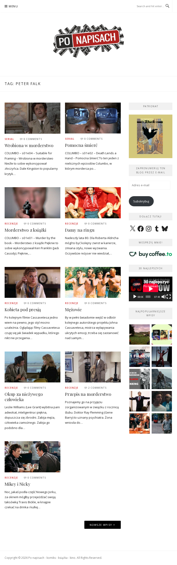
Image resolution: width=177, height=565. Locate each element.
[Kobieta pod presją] (32, 282)
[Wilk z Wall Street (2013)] (139, 401)
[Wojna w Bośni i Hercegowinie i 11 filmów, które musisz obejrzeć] (139, 356)
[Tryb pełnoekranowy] (168, 296)
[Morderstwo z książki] (32, 202)
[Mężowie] (93, 282)
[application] (150, 289)
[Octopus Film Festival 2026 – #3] (162, 334)
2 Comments (97, 387)
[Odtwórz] (135, 296)
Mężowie (73, 309)
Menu (13, 6)
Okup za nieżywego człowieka (24, 396)
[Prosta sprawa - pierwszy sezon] (162, 423)
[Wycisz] (163, 296)
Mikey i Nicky (17, 484)
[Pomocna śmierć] (93, 118)
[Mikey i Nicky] (32, 456)
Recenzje (11, 223)
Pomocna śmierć (81, 145)
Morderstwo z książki (25, 230)
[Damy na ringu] (93, 202)
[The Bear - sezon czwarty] (162, 401)
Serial (9, 139)
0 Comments (33, 139)
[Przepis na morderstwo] (93, 366)
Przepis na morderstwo (88, 394)
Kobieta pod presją (23, 309)
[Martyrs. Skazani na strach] (162, 356)
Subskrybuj (141, 201)
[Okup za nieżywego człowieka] (32, 366)
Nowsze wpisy (101, 525)
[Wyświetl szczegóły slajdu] (150, 136)
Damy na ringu (79, 230)
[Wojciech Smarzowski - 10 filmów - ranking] (139, 379)
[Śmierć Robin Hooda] (162, 379)
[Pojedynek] (139, 334)
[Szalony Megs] (139, 423)
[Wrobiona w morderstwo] (32, 118)
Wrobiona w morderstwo (29, 145)
